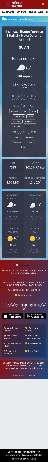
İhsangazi (29, 127)
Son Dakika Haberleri (10, 352)
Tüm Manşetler (34, 343)
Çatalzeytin (19, 116)
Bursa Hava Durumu (31, 329)
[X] (9, 305)
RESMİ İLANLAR (36, 368)
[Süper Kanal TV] (14, 4)
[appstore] (13, 316)
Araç (32, 106)
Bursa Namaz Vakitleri (11, 337)
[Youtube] (26, 305)
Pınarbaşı (18, 137)
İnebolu (14, 132)
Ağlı (24, 106)
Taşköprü (29, 142)
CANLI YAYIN (8, 12)
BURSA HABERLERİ (35, 363)
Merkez (33, 132)
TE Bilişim (30, 375)
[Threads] (35, 305)
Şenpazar (17, 142)
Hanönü (17, 127)
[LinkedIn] (22, 305)
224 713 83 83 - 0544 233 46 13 (25, 290)
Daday (30, 116)
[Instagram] (17, 305)
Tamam (33, 459)
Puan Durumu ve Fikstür (12, 344)
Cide (34, 111)
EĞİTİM (40, 366)
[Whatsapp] (44, 305)
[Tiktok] (31, 305)
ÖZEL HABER (22, 368)
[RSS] (24, 309)
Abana (16, 106)
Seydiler (29, 137)
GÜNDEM (21, 12)
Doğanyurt (29, 121)
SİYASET (24, 366)
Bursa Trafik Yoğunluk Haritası (32, 337)
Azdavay (14, 111)
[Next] (40, 305)
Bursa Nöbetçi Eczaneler (11, 329)
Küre (23, 132)
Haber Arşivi (33, 351)
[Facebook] (4, 305)
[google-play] (35, 316)
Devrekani (17, 121)
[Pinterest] (13, 305)
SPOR (6, 366)
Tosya (23, 147)
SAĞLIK (32, 366)
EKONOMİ (14, 366)
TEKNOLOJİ (10, 368)
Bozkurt (25, 111)
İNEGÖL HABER (36, 12)
